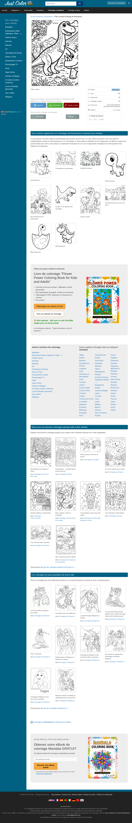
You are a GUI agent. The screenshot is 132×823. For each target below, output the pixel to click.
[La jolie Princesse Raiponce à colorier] (90, 612)
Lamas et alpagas (101, 390)
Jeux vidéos (36, 394)
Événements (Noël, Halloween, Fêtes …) (47, 355)
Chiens (81, 385)
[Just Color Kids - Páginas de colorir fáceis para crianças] (65, 800)
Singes (113, 393)
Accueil (4, 10)
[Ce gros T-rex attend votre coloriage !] (65, 203)
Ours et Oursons (101, 413)
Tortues (113, 404)
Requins (114, 385)
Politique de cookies (89, 794)
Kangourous (99, 385)
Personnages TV (38, 377)
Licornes (98, 396)
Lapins (97, 393)
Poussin (114, 376)
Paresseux (114, 360)
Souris (113, 396)
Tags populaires (56, 794)
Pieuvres (114, 363)
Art (33, 366)
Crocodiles (83, 402)
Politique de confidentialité (44, 773)
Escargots (83, 413)
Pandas (98, 415)
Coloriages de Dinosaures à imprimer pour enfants (80, 133)
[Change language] (129, 3)
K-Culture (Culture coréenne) (42, 389)
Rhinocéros (115, 388)
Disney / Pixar (37, 372)
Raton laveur (115, 379)
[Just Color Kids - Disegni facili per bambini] (69, 800)
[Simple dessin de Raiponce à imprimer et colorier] (65, 654)
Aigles (81, 355)
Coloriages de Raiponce (42, 615)
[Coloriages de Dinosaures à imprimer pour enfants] (32, 722)
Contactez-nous (66, 794)
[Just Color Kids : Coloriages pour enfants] (19, 3)
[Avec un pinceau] (41, 651)
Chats (81, 379)
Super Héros (36, 383)
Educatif (35, 364)
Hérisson (98, 366)
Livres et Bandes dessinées (42, 391)
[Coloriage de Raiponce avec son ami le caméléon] (41, 694)
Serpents (114, 390)
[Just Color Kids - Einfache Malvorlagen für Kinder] (73, 800)
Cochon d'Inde (84, 388)
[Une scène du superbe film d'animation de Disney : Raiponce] (115, 651)
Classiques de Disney (40, 369)
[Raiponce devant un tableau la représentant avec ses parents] (65, 692)
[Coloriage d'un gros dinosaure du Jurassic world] (90, 214)
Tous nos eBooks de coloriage (49, 314)
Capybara (82, 368)
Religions (35, 397)
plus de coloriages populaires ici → (56, 708)
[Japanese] (82, 800)
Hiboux (97, 369)
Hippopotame (100, 372)
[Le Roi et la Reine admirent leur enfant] (41, 607)
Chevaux (82, 382)
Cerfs (81, 371)
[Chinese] (77, 800)
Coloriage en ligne (74, 10)
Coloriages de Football (91, 459)
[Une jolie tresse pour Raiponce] (65, 610)
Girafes (97, 358)
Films (34, 380)
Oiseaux (98, 410)
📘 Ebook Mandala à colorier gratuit (11, 113)
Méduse (98, 404)
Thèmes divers (37, 358)
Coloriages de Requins (116, 472)
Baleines (82, 360)
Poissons (114, 374)
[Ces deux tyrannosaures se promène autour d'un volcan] (41, 213)
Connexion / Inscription (116, 3)
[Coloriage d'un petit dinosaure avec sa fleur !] (41, 177)
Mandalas (35, 352)
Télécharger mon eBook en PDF (49, 306)
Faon (81, 415)
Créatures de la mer (86, 399)
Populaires (40, 10)
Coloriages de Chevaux (41, 545)
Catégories (14, 10)
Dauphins (82, 404)
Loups (97, 402)
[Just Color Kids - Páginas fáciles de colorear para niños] (61, 800)
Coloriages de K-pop (115, 516)
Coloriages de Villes (65, 474)
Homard (98, 374)
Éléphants (83, 410)
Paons (113, 355)
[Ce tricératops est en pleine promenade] (65, 165)
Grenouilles (99, 360)
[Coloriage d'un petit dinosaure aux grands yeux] (65, 243)
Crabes (82, 396)
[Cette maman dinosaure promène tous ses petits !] (90, 165)
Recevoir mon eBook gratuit (45, 766)
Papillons (114, 358)
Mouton (97, 407)
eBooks (86, 10)
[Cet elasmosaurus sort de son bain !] (115, 200)
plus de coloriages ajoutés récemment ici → (59, 567)
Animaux (40, 16)
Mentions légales (77, 794)
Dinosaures (48, 16)
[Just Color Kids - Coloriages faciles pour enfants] (57, 800)
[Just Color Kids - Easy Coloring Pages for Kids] (51, 800)
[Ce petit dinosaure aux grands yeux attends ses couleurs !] (115, 178)
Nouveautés (28, 10)
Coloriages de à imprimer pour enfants (52, 722)
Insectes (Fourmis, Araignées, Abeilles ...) (102, 379)
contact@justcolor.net (73, 815)
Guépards (98, 363)
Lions (97, 399)
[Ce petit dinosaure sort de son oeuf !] (41, 249)
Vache (113, 407)
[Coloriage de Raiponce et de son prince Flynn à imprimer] (90, 652)
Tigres (113, 402)
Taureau (114, 399)
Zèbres (113, 410)
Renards (114, 382)
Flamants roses (100, 355)
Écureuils (82, 407)
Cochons (82, 393)
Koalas (97, 388)
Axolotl (81, 358)
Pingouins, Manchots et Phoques (115, 368)
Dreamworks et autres (40, 375)
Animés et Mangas (39, 386)
